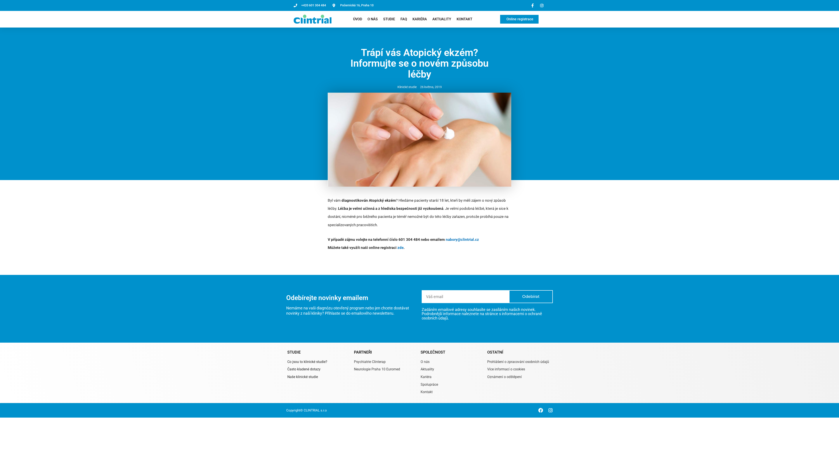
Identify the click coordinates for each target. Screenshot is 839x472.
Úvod (357, 19)
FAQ (403, 19)
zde (400, 247)
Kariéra (420, 19)
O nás (372, 19)
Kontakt (464, 19)
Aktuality (441, 19)
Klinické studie (407, 87)
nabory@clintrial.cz (462, 239)
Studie (389, 19)
